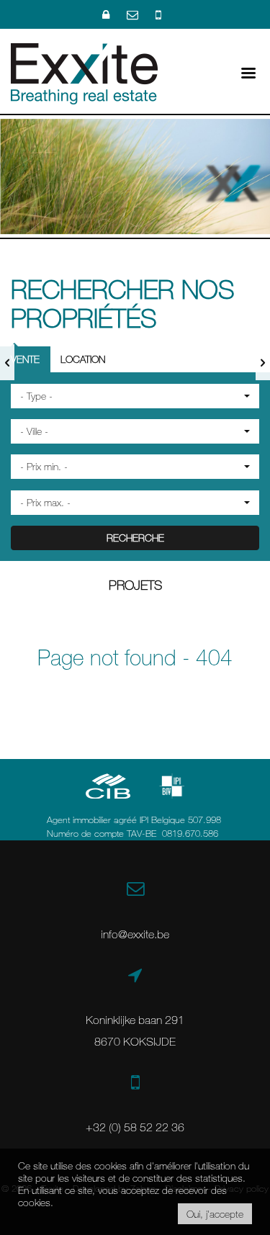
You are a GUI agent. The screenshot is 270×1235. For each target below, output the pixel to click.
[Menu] (248, 71)
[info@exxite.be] (134, 14)
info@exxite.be (135, 934)
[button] (135, 396)
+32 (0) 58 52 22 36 (135, 1127)
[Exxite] (84, 72)
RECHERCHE (135, 537)
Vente (25, 359)
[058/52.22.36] (158, 14)
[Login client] (107, 14)
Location (82, 359)
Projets (135, 585)
